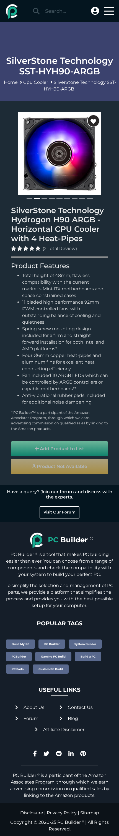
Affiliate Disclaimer (63, 729)
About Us (33, 707)
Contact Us (80, 707)
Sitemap (89, 812)
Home (11, 82)
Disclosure (31, 812)
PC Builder (69, 822)
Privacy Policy (62, 812)
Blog (72, 718)
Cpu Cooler (35, 82)
